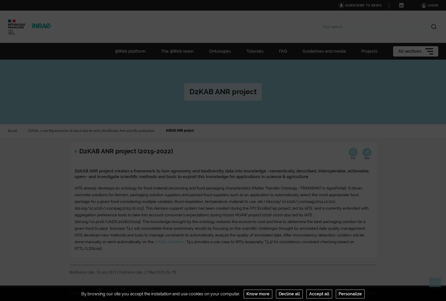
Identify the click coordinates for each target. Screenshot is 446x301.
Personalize (350, 293)
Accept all (319, 293)
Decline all (289, 293)
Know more (257, 293)
